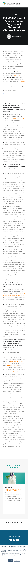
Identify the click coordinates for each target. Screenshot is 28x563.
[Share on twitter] (8, 522)
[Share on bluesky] (18, 522)
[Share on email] (21, 522)
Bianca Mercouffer (17, 36)
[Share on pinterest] (12, 522)
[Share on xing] (19, 522)
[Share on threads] (10, 522)
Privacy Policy (11, 536)
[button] (24, 3)
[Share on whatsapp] (16, 522)
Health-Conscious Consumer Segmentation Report (13, 490)
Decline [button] (17, 560)
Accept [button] (11, 560)
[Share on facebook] (6, 522)
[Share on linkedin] (14, 522)
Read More (8, 510)
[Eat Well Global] (11, 4)
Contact (18, 536)
